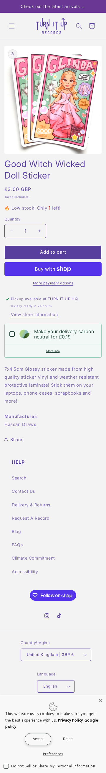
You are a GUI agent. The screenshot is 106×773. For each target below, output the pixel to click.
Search (19, 477)
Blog (16, 531)
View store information (34, 314)
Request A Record (31, 518)
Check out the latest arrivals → (53, 6)
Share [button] (16, 439)
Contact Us (23, 491)
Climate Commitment (33, 557)
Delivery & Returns (31, 504)
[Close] (101, 701)
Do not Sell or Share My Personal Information (53, 766)
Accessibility (25, 571)
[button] (11, 26)
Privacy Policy (70, 720)
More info (53, 351)
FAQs (17, 544)
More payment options (53, 283)
